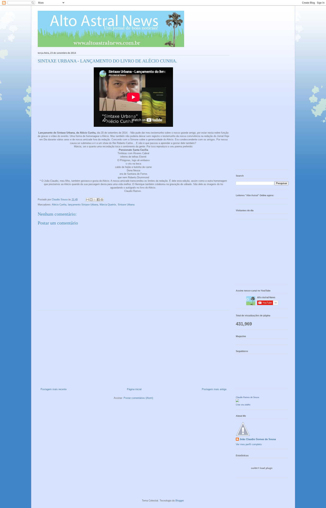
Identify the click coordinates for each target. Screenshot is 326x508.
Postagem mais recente (54, 389)
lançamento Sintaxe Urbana (83, 204)
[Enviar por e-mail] (87, 199)
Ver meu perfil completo (249, 444)
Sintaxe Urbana (126, 204)
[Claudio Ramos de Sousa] (237, 401)
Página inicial (134, 389)
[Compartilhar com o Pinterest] (102, 199)
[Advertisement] (133, 347)
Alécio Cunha (59, 204)
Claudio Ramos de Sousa (247, 397)
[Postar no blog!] (91, 199)
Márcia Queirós (108, 204)
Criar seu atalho (243, 404)
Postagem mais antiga (214, 389)
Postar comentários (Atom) (138, 398)
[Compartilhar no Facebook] (98, 199)
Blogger (179, 500)
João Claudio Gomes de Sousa (258, 439)
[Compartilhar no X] (95, 199)
